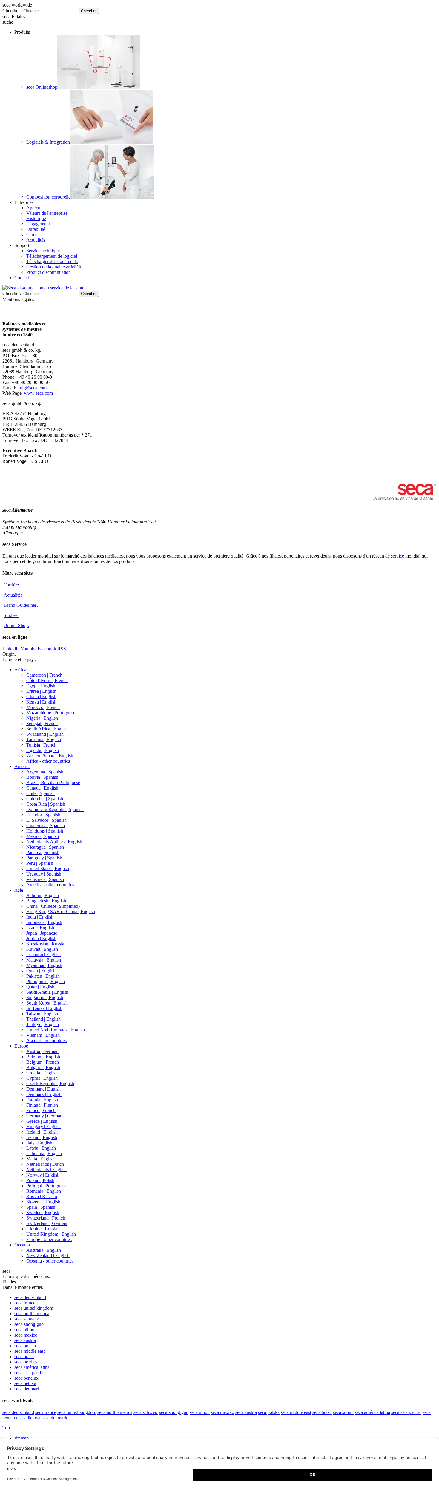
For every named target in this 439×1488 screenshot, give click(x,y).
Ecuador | (43, 814)
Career (32, 234)
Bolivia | (42, 777)
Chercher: (11, 10)
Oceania (22, 1244)
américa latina (32, 1367)
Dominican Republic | (55, 809)
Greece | (41, 1121)
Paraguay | (44, 857)
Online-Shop (16, 625)
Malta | (40, 1158)
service (397, 555)
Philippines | (45, 981)
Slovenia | (43, 1201)
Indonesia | (44, 922)
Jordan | (41, 938)
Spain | (40, 1207)
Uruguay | (43, 873)
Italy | (39, 1142)
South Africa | (47, 728)
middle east (29, 1351)
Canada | (42, 787)
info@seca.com (32, 387)
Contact (21, 277)
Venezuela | (45, 879)
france (24, 1302)
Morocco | (43, 707)
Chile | (40, 793)
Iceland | (42, 1131)
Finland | (42, 1105)
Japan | (41, 933)
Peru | (39, 863)
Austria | (42, 1051)
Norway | (42, 1174)
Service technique (43, 250)
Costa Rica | (45, 804)
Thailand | (43, 1019)
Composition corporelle (48, 196)
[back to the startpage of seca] (43, 287)
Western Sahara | (49, 755)
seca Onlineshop (41, 87)
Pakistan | (43, 976)
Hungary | (43, 1126)
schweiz (26, 1318)
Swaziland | (45, 734)
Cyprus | (42, 1078)
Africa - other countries (48, 761)
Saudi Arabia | (47, 992)
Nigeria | (42, 718)
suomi (343, 1412)
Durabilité (35, 229)
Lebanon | (43, 954)
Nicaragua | (45, 847)
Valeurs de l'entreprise (46, 213)
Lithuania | (44, 1153)
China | (53, 906)
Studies (11, 615)
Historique (36, 218)
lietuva (25, 1383)
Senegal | (42, 723)
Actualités (35, 239)
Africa (20, 669)
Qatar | (40, 986)
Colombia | (44, 798)
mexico (25, 1334)
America (22, 766)
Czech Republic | (50, 1083)
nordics (25, 1361)
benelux (26, 1377)
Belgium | (43, 1056)
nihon (24, 1329)
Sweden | (42, 1212)
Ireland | (41, 1137)
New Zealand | (48, 1255)
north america (31, 1313)
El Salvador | (46, 820)
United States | (47, 868)
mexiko (222, 1412)
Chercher (88, 11)
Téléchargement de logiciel (51, 256)
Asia (18, 890)
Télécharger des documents (52, 261)
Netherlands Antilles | (54, 841)
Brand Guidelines (21, 605)
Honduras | (44, 830)
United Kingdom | (51, 1234)
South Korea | (47, 1002)
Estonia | (42, 1099)
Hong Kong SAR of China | (60, 911)
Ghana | (41, 696)
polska (25, 1345)
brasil (24, 1356)
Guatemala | (45, 825)
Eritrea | (41, 691)
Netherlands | (45, 1164)
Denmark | (43, 1088)
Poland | (40, 1180)
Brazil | (53, 782)
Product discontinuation (48, 272)
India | (39, 916)
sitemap (22, 1438)
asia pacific (29, 1372)
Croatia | (42, 1072)
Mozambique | (50, 712)
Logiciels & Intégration (48, 142)
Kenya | (41, 701)
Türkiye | (42, 1024)
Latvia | (41, 1148)
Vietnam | (43, 1035)
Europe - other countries (49, 1239)
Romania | (43, 1191)
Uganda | (42, 750)
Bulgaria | (43, 1067)
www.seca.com (38, 393)
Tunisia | (41, 744)
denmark (27, 1388)
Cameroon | (44, 675)
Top (6, 1427)
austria (25, 1340)
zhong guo (29, 1324)
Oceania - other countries (49, 1260)
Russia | (41, 1196)
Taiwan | (42, 1013)
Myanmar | (44, 965)
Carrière (12, 584)
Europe (21, 1045)
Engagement (38, 223)
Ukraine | (43, 1228)
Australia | (43, 1250)
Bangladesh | (46, 900)
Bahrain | (42, 895)
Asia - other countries (46, 1040)
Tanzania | (43, 739)
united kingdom (33, 1308)
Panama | (42, 852)
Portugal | (46, 1185)
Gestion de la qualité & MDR (54, 266)
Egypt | (40, 685)
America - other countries (50, 884)
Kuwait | (42, 949)
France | (41, 1110)
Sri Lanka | (44, 1008)
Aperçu (33, 207)
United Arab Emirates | (55, 1029)
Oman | (41, 970)
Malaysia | (43, 959)
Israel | (40, 927)
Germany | (44, 1115)
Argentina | (44, 771)
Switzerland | (45, 1217)
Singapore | (44, 997)
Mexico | (42, 836)
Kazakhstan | (46, 943)
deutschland (30, 1297)
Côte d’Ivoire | (47, 680)
